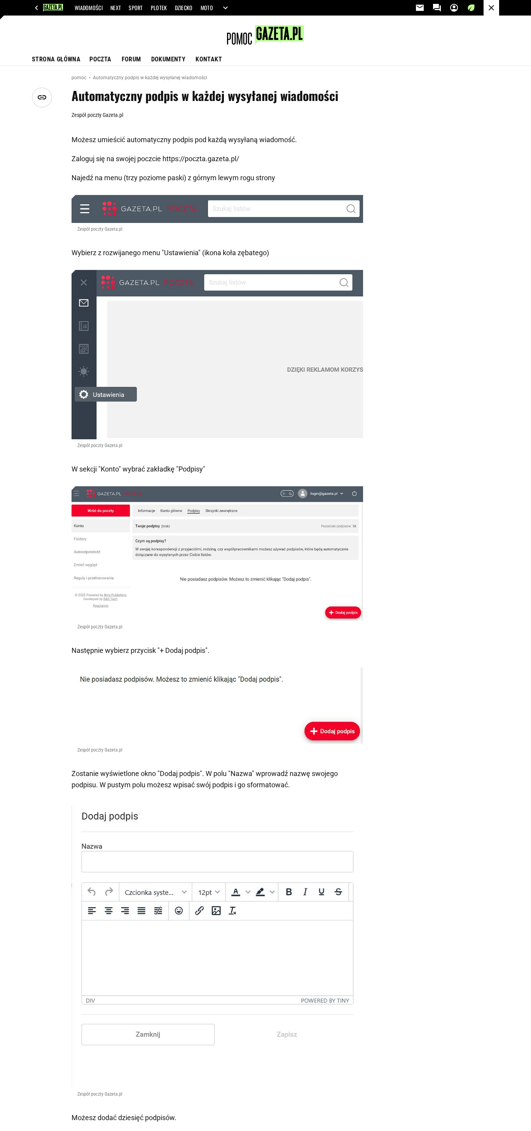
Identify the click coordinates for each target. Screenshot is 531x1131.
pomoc (79, 77)
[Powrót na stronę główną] (491, 8)
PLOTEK (159, 7)
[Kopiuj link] (42, 97)
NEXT (115, 7)
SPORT (136, 7)
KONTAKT (209, 59)
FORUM (131, 59)
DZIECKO (184, 7)
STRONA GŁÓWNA (56, 59)
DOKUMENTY (168, 59)
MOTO (207, 7)
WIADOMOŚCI (89, 7)
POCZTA (100, 59)
